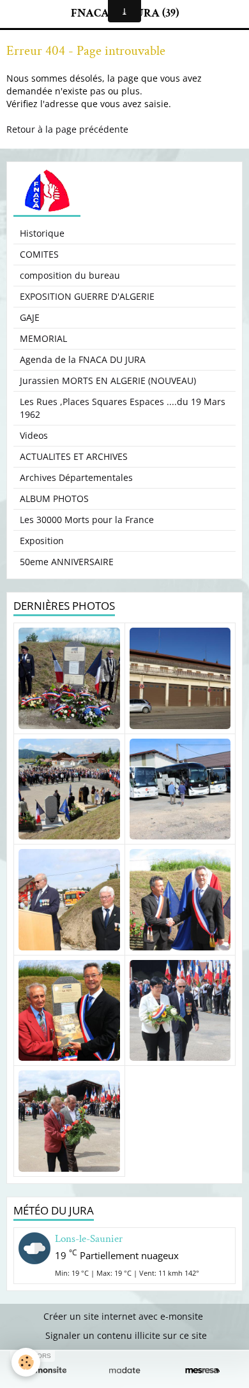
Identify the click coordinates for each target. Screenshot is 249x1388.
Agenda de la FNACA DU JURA (83, 359)
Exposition (42, 541)
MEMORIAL (43, 338)
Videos (34, 435)
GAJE (30, 317)
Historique (42, 233)
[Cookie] (25, 1362)
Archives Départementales (76, 477)
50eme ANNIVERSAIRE (67, 562)
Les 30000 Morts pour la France (87, 519)
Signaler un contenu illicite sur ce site (126, 1335)
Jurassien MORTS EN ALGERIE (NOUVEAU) (108, 380)
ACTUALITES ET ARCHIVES (74, 456)
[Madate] (124, 1370)
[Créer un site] (46, 1370)
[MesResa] (202, 1370)
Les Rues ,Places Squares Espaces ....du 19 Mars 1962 (122, 407)
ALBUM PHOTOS (54, 498)
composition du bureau (70, 275)
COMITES (39, 254)
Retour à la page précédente (67, 129)
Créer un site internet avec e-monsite (123, 1316)
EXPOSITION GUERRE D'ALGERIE (87, 296)
